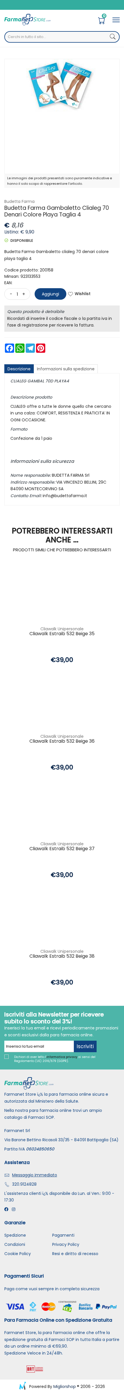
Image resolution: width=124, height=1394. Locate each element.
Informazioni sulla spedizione (66, 369)
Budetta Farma (19, 201)
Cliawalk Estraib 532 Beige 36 (62, 741)
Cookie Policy (17, 1254)
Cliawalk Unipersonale (62, 629)
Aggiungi (50, 294)
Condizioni (14, 1244)
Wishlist (83, 294)
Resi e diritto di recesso (75, 1254)
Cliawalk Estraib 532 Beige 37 (62, 849)
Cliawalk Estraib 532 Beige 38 (62, 956)
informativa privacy (61, 1057)
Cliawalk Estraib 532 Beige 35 (62, 634)
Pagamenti (63, 1235)
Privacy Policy (65, 1244)
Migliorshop (64, 1386)
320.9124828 (24, 1184)
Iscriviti (85, 1046)
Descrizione (19, 369)
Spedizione (15, 1235)
